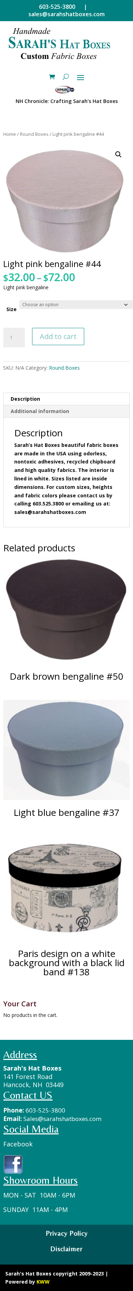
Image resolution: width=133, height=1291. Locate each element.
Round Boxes (34, 134)
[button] (118, 154)
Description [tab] (25, 398)
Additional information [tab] (40, 411)
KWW (43, 1281)
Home (9, 134)
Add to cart (58, 336)
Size (11, 309)
